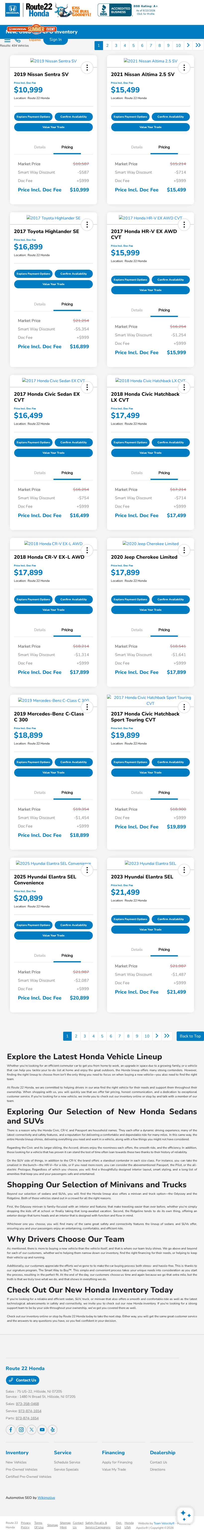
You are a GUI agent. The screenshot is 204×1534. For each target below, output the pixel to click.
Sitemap (52, 1525)
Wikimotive (46, 1497)
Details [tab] (40, 147)
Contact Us (25, 1380)
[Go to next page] (188, 45)
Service (62, 1452)
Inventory (17, 1452)
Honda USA (129, 1525)
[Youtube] (42, 1430)
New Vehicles (16, 1462)
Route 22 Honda (12, 1525)
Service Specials (66, 1469)
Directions (157, 1469)
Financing (113, 1452)
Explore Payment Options (33, 117)
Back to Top (190, 1036)
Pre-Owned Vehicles (22, 1469)
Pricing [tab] (67, 147)
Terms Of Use (39, 1525)
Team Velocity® (164, 1523)
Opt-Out (119, 1525)
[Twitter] (32, 1430)
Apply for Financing (117, 1462)
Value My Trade (114, 1469)
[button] (87, 67)
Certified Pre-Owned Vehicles (28, 1476)
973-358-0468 (27, 1404)
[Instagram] (21, 1430)
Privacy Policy (26, 1525)
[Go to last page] (198, 45)
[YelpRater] (52, 1430)
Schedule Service (67, 1462)
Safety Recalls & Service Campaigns (97, 1525)
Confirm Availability (73, 117)
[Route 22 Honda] (81, 9)
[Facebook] (11, 1430)
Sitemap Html (65, 1525)
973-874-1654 (29, 1411)
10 (178, 45)
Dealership (162, 1452)
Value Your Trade (53, 127)
